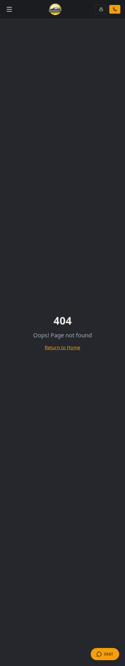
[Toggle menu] (9, 9)
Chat (108, 653)
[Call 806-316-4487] (114, 9)
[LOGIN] (101, 9)
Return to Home (62, 347)
